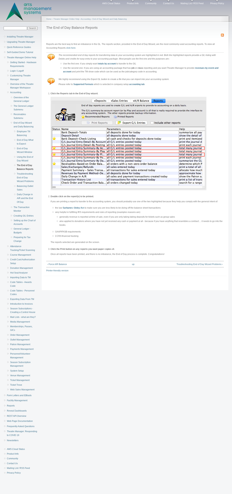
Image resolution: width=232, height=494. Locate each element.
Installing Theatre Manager (20, 36)
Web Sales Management (22, 389)
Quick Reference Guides (19, 47)
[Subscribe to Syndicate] (222, 34)
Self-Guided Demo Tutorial (20, 52)
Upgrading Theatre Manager (21, 42)
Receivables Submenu (20, 116)
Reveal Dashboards (17, 411)
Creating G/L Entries (24, 216)
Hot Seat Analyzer (19, 273)
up (133, 264)
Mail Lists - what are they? (23, 317)
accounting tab (136, 84)
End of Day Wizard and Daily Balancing (24, 125)
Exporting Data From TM (22, 299)
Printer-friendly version (57, 270)
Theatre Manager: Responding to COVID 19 (22, 433)
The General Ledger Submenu (24, 108)
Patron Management (20, 344)
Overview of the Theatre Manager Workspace (22, 86)
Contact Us (168, 3)
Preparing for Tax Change (22, 239)
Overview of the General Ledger (21, 99)
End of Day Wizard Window (24, 150)
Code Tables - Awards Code (21, 284)
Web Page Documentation (20, 421)
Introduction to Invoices (21, 304)
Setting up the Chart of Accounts (25, 222)
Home (48, 19)
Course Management (20, 255)
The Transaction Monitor (22, 209)
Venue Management (20, 375)
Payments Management (22, 349)
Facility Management (17, 400)
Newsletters (12, 440)
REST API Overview (16, 416)
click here (71, 48)
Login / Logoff (17, 71)
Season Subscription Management (20, 364)
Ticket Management (20, 380)
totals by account (107, 63)
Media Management (20, 322)
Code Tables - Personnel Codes (22, 292)
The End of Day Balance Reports (25, 167)
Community (150, 3)
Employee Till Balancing (23, 133)
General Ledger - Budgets (22, 231)
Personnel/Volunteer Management (20, 356)
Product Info (133, 3)
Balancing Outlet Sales (25, 188)
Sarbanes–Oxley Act (73, 208)
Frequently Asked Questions (20, 426)
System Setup (17, 371)
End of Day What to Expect (25, 142)
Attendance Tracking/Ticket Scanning (22, 248)
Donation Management (21, 268)
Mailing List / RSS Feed (192, 3)
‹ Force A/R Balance (57, 264)
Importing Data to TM (20, 277)
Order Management (19, 335)
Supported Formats (83, 84)
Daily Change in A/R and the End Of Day (25, 198)
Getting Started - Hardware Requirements (23, 64)
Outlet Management (20, 339)
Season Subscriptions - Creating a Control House (22, 310)
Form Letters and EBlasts (19, 395)
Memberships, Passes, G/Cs (21, 328)
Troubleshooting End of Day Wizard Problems (25, 178)
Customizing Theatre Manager (20, 77)
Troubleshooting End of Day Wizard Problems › (200, 264)
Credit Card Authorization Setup (22, 261)
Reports (11, 405)
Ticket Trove (16, 385)
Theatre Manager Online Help (21, 57)
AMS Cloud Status (111, 3)
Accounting (15, 92)
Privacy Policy (217, 3)
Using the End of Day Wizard (25, 159)
